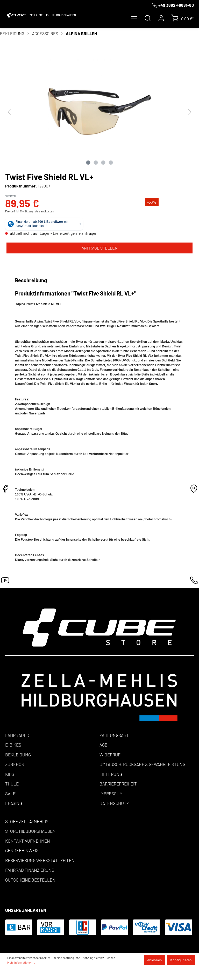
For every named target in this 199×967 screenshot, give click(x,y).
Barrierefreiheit (118, 783)
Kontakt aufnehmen (27, 840)
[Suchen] (147, 18)
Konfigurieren (181, 960)
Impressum (111, 793)
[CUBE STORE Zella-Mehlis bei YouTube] (5, 581)
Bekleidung (18, 754)
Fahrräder (17, 735)
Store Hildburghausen (30, 831)
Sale (10, 793)
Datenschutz (114, 803)
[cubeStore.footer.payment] (99, 664)
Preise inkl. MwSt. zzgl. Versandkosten (29, 211)
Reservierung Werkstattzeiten (40, 860)
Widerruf (110, 754)
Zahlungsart (114, 735)
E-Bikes (13, 744)
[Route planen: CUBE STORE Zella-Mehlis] (194, 490)
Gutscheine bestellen (30, 879)
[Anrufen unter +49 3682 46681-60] (194, 581)
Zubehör (14, 764)
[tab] (32, 280)
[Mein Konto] (161, 18)
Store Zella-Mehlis (26, 821)
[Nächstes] (190, 111)
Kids (9, 774)
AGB (104, 744)
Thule (12, 783)
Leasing (13, 803)
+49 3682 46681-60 (176, 5)
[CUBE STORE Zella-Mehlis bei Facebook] (5, 490)
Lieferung (111, 774)
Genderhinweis (22, 850)
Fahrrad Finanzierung (29, 869)
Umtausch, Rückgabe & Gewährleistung (142, 764)
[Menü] (134, 18)
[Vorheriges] (9, 111)
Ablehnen (154, 960)
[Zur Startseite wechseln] (41, 15)
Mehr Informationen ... (21, 962)
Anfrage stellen (100, 247)
